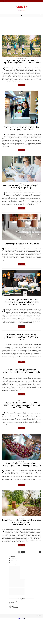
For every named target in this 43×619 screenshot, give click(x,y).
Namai (21, 297)
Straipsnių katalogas (12, 603)
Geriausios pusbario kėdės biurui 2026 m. (21, 243)
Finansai (21, 183)
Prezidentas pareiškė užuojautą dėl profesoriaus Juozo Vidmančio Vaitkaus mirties (21, 337)
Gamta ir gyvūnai (21, 400)
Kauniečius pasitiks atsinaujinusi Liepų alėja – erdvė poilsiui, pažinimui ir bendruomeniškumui (21, 522)
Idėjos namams (21, 241)
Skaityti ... (21, 84)
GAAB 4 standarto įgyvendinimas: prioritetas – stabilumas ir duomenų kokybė (21, 371)
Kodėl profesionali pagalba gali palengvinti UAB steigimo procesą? (21, 186)
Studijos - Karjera (21, 332)
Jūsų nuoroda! (12, 608)
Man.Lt (21, 7)
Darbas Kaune (11, 606)
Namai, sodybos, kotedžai (13, 607)
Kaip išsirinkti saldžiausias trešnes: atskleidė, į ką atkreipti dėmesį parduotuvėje (21, 464)
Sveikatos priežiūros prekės (14, 601)
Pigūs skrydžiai (11, 602)
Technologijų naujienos (21, 58)
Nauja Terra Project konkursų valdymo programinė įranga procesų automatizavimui (21, 61)
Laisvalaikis (21, 461)
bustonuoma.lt (11, 605)
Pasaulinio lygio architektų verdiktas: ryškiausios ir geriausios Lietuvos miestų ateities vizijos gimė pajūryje (21, 301)
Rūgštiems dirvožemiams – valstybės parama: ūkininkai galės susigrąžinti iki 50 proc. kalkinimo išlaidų (21, 404)
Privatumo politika (21, 618)
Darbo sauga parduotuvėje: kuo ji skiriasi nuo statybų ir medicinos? (21, 128)
